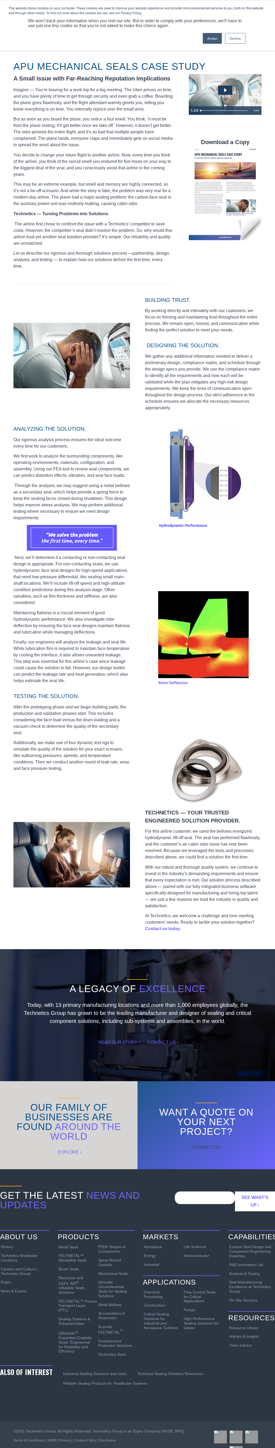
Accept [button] (212, 38)
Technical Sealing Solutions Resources (170, 1374)
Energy (150, 1255)
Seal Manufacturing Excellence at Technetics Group (250, 1286)
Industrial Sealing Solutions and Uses (94, 1374)
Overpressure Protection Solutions (115, 1343)
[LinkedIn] (251, 1437)
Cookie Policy (86, 1440)
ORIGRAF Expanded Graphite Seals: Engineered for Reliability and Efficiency (75, 1342)
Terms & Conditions (29, 1440)
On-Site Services (243, 1300)
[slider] (225, 110)
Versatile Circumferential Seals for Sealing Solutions (112, 1289)
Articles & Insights (244, 1336)
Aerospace (153, 1247)
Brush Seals (69, 1269)
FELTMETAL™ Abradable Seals (72, 1257)
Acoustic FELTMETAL (110, 1329)
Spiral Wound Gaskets (109, 1262)
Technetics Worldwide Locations (19, 1257)
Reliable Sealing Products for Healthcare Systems (105, 1383)
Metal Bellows (110, 1305)
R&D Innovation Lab (246, 1265)
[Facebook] (220, 1437)
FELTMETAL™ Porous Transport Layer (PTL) (77, 1305)
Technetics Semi (112, 1354)
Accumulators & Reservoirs (111, 1315)
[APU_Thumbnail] (225, 193)
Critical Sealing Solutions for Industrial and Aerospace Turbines (161, 1321)
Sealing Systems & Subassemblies (74, 1321)
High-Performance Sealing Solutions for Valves (201, 1323)
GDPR (52, 1440)
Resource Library (243, 1328)
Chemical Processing (153, 1294)
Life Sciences (195, 1247)
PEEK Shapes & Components (111, 1249)
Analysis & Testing (244, 1273)
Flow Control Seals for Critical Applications (200, 1296)
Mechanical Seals (113, 1273)
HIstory (7, 1247)
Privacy (66, 1440)
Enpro (6, 1282)
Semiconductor (196, 1255)
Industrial (151, 1264)
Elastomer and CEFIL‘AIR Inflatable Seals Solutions (72, 1285)
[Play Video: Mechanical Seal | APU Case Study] (225, 90)
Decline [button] (235, 38)
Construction (154, 1305)
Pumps (190, 1310)
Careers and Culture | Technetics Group (19, 1271)
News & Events (13, 1291)
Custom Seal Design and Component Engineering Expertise (250, 1251)
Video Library (240, 1345)
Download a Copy (225, 142)
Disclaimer (108, 1440)
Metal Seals (68, 1247)
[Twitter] (236, 1437)
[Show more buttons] (256, 110)
